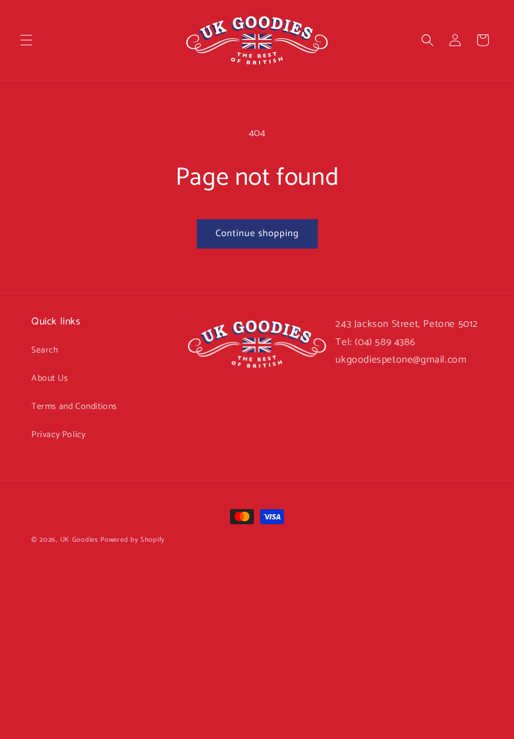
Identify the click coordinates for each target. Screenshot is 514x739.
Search (45, 350)
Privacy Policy (58, 435)
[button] (26, 40)
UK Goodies (79, 539)
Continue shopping (257, 233)
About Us (49, 378)
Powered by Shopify (132, 539)
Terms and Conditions (74, 407)
